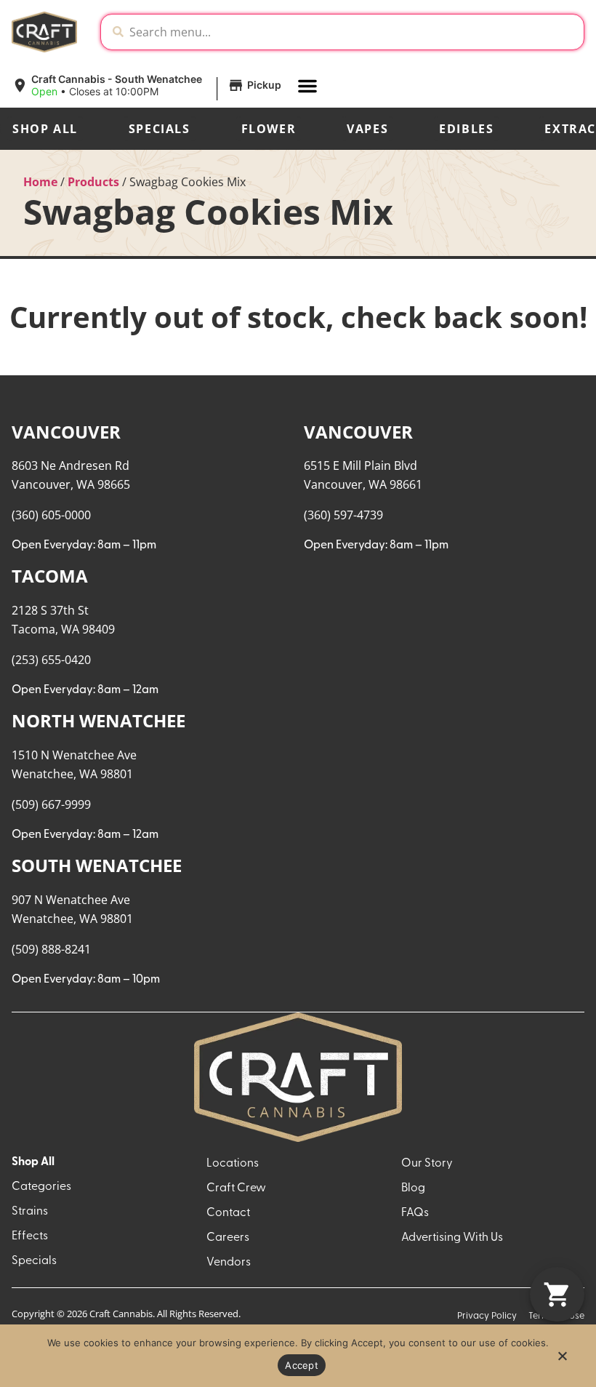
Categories (41, 1187)
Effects (30, 1236)
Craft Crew (236, 1188)
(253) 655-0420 (51, 660)
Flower (269, 129)
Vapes (367, 129)
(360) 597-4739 (343, 515)
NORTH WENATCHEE (98, 720)
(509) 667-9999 (51, 804)
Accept (301, 1365)
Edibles (466, 129)
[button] (149, 85)
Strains (30, 1212)
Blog (413, 1188)
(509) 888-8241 (51, 949)
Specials (159, 129)
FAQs (415, 1213)
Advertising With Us (452, 1238)
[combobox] (354, 32)
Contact (228, 1213)
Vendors (228, 1262)
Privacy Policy (487, 1316)
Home (40, 182)
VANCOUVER (66, 432)
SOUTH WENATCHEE (97, 865)
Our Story (427, 1164)
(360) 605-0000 (51, 515)
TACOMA (50, 576)
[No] (562, 1360)
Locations (232, 1164)
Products (93, 182)
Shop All (45, 129)
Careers (227, 1238)
